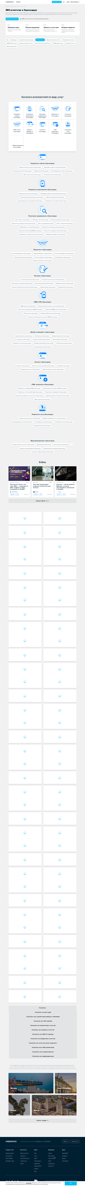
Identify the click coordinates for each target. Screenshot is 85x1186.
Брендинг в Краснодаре (23, 339)
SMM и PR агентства (12, 43)
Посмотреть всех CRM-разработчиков (43, 1047)
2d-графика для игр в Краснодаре (43, 422)
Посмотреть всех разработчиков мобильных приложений (43, 1017)
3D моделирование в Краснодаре (61, 336)
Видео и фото (35, 482)
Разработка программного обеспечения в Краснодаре (29, 395)
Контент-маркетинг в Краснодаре (43, 257)
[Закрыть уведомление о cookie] (79, 1183)
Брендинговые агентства (26, 43)
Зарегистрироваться (75, 1)
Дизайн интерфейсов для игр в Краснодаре (54, 418)
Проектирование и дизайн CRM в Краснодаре (55, 388)
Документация (37, 1163)
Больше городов (43, 1120)
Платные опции (51, 1158)
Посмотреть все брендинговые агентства (43, 1039)
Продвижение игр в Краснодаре (42, 425)
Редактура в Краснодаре (63, 365)
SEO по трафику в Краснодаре (46, 223)
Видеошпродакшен (12, 46)
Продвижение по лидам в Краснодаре (29, 227)
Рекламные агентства (68, 39)
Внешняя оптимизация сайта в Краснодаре (56, 230)
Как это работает (9, 1155)
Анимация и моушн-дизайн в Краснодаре (30, 448)
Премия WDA (64, 1153)
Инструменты (64, 1155)
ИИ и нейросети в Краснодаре (42, 399)
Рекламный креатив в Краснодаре (42, 347)
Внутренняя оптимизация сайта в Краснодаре (24, 223)
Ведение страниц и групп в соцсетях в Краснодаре (51, 306)
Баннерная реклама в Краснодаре (44, 283)
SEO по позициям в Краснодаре (65, 223)
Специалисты (23, 1155)
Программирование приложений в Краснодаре (30, 200)
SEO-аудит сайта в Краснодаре (40, 219)
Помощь (49, 1160)
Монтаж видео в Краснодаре (61, 444)
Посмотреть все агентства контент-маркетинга (43, 1043)
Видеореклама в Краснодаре (48, 287)
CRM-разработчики (58, 43)
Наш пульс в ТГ (51, 1165)
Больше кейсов (42, 501)
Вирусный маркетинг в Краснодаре (43, 253)
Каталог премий (65, 1160)
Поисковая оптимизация (14, 482)
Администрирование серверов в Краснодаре (58, 395)
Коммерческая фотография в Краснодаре (54, 448)
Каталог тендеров (9, 1158)
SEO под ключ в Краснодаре (22, 219)
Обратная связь (75, 1141)
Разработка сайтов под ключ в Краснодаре (30, 167)
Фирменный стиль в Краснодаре (23, 336)
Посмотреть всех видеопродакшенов (43, 1056)
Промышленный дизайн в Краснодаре (44, 343)
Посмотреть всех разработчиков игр (43, 1052)
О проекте (50, 1153)
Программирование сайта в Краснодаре (62, 171)
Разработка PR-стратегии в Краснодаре (51, 313)
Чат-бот (66, 1141)
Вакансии (64, 1158)
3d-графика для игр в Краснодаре (64, 422)
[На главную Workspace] (11, 1141)
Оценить (12, 494)
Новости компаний (37, 1165)
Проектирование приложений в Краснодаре (32, 197)
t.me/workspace (38, 1141)
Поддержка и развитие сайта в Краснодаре (55, 167)
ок (70, 1183)
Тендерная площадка (10, 1153)
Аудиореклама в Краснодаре (65, 287)
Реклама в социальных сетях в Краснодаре (53, 279)
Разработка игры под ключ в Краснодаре (29, 418)
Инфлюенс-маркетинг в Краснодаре (42, 260)
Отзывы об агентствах (24, 1158)
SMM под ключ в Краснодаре (28, 306)
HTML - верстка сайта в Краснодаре (32, 174)
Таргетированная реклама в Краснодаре (22, 283)
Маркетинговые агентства (53, 39)
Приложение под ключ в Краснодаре (28, 193)
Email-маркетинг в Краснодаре (62, 257)
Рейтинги (22, 1163)
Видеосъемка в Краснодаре (44, 444)
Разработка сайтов (60, 482)
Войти (68, 1)
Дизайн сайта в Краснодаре (42, 171)
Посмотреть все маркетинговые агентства (43, 1025)
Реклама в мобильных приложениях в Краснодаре (24, 287)
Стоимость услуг (23, 1160)
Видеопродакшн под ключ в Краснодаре (53, 369)
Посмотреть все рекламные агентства (43, 1030)
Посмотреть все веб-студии (43, 1012)
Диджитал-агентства (24, 1153)
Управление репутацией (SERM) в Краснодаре (30, 230)
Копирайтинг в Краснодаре (22, 365)
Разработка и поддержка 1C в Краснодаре (56, 392)
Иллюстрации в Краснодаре (42, 336)
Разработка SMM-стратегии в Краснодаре (56, 309)
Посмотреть (42, 1008)
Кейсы (42, 462)
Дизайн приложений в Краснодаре (55, 197)
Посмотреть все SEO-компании (43, 1021)
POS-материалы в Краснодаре (64, 343)
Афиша (35, 1158)
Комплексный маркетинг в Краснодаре (21, 253)
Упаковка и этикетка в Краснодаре (41, 339)
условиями (28, 1182)
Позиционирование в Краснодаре (23, 257)
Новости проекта (51, 1155)
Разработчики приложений (27, 39)
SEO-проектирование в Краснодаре (60, 219)
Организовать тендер (57, 1)
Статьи (35, 1155)
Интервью (36, 1168)
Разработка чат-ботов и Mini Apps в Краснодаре (30, 392)
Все (7, 39)
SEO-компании (40, 39)
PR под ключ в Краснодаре (31, 313)
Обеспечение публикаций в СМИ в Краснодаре (30, 309)
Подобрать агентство (12, 18)
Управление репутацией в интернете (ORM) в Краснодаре (43, 317)
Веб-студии (14, 39)
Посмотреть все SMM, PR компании (42, 1034)
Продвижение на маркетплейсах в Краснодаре (31, 234)
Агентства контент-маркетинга (43, 43)
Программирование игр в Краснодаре (22, 422)
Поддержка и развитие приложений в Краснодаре (53, 193)
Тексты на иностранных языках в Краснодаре (43, 365)
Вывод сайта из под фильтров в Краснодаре (53, 227)
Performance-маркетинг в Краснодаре (64, 253)
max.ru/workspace (47, 1141)
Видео (35, 1171)
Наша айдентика (51, 1163)
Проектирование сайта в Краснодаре (22, 171)
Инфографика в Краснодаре (60, 339)
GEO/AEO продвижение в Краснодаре (56, 234)
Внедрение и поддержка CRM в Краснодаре (29, 388)
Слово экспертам (37, 1160)
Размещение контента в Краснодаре (30, 369)
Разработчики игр (70, 43)
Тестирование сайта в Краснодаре (53, 174)
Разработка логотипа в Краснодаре (22, 343)
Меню (18, 1)
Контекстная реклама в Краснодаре (30, 279)
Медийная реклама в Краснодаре (65, 283)
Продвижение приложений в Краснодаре (56, 200)
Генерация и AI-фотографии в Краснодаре (42, 451)
